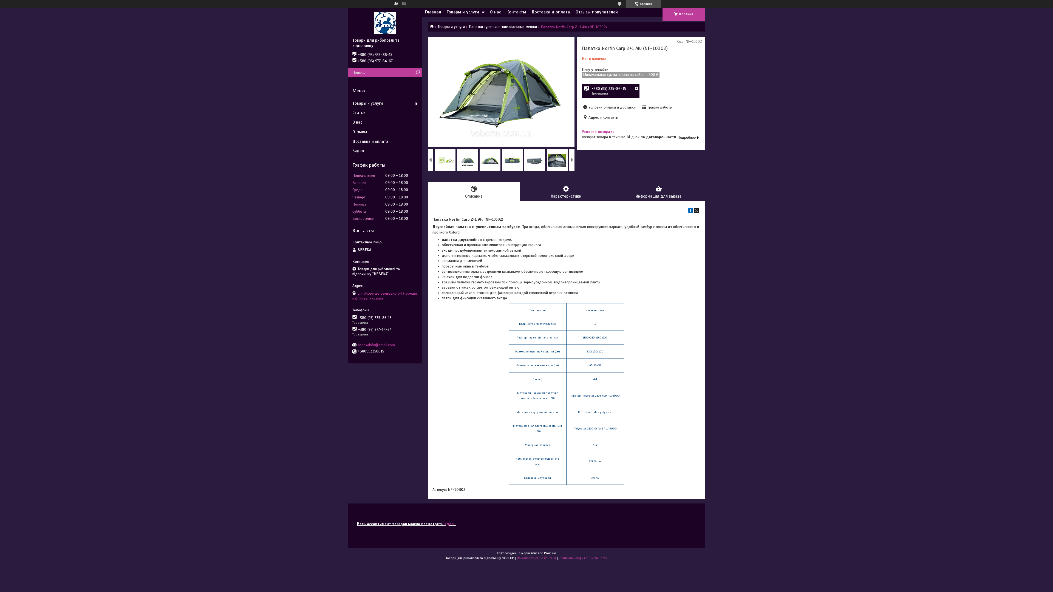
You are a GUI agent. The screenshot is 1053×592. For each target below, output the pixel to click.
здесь (450, 524)
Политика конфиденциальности (583, 558)
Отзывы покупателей (597, 12)
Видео (358, 150)
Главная (433, 12)
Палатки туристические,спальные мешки (503, 26)
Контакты (516, 12)
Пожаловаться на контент (536, 558)
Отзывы (359, 131)
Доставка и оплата (550, 12)
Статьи (359, 112)
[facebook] (690, 211)
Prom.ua (550, 553)
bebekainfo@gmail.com (376, 345)
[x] (696, 211)
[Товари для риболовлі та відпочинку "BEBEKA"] (385, 23)
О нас (495, 12)
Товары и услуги (462, 12)
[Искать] (417, 72)
